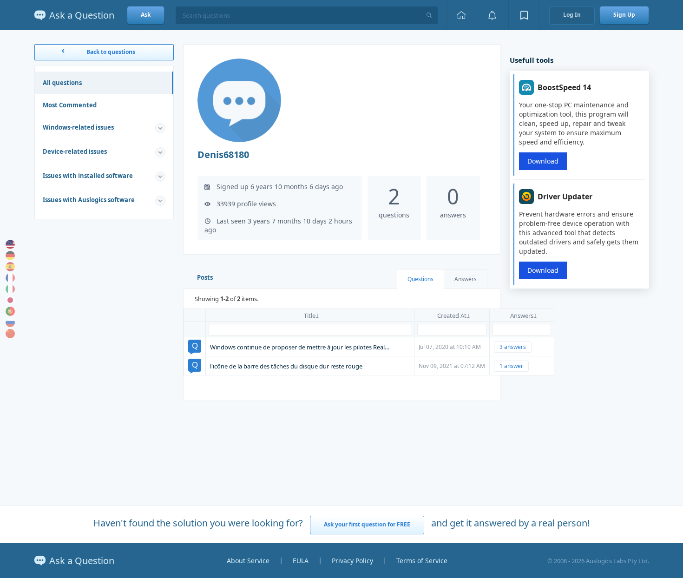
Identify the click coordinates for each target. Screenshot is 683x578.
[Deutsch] (10, 255)
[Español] (10, 266)
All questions (62, 83)
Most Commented (70, 105)
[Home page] (461, 15)
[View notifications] (492, 15)
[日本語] (10, 300)
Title (309, 315)
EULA (301, 560)
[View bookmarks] (524, 15)
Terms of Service (421, 560)
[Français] (10, 277)
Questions (420, 279)
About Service (248, 560)
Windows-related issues (78, 127)
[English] (10, 244)
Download (542, 161)
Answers (465, 279)
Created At (451, 315)
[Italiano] (10, 289)
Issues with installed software (88, 175)
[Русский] (10, 322)
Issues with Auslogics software (89, 200)
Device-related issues (75, 151)
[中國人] (10, 333)
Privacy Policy (352, 560)
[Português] (10, 311)
